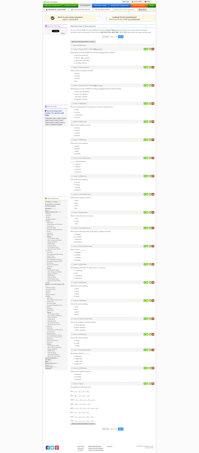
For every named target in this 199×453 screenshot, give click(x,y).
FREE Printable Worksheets (94, 446)
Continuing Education (56, 124)
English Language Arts (51, 212)
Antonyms (50, 252)
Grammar (48, 213)
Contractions (50, 226)
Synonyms (50, 266)
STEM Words (51, 243)
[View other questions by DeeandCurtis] (147, 103)
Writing (48, 282)
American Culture (50, 287)
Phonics (48, 217)
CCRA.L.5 (95, 49)
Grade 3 (64, 118)
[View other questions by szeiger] (147, 334)
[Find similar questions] (145, 49)
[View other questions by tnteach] (147, 158)
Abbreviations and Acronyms (55, 224)
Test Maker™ (85, 6)
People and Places (52, 242)
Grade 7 (61, 120)
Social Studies (49, 366)
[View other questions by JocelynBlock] (147, 122)
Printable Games (100, 6)
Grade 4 (47, 120)
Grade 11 (62, 122)
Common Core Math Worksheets (95, 450)
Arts (46, 210)
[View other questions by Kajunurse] (147, 212)
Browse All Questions (57, 10)
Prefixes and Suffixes (52, 264)
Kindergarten (48, 118)
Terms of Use (81, 448)
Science (47, 365)
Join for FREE (137, 2)
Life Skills (48, 359)
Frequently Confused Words (54, 261)
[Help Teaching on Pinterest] (57, 447)
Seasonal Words (52, 245)
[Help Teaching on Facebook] (48, 447)
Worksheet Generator (120, 6)
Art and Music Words (53, 238)
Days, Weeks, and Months (54, 240)
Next (120, 37)
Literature (48, 215)
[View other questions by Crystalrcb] (147, 319)
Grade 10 (57, 122)
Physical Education (50, 363)
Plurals (49, 231)
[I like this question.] (150, 49)
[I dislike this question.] (153, 49)
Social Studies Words (53, 247)
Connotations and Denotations (55, 254)
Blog (152, 6)
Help (148, 2)
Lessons (70, 6)
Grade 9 (52, 122)
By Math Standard (50, 206)
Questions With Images (81, 10)
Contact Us (109, 446)
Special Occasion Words (54, 249)
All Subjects (48, 208)
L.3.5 (100, 49)
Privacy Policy (81, 446)
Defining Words (51, 257)
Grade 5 (52, 120)
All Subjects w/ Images (51, 201)
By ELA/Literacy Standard (52, 204)
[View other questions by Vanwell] (147, 368)
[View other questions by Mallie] (147, 194)
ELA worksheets (134, 19)
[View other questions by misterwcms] (147, 384)
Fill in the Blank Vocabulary (54, 259)
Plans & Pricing (139, 6)
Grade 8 (47, 122)
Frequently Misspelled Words (54, 229)
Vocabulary (49, 250)
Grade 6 (56, 120)
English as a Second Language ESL (54, 284)
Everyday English (50, 289)
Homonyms (50, 263)
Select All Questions (79, 45)
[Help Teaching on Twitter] (52, 447)
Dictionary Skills (51, 227)
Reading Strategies (51, 219)
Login (127, 2)
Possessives (50, 233)
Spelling (48, 220)
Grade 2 (59, 118)
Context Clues (50, 256)
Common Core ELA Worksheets (95, 448)
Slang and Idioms (50, 294)
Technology (48, 368)
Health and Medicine (51, 358)
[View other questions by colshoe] (147, 228)
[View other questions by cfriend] (147, 49)
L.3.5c (101, 85)
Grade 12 (47, 124)
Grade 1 (55, 118)
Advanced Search (103, 10)
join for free (73, 19)
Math (46, 361)
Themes (49, 236)
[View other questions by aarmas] (147, 140)
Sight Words (50, 235)
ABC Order (50, 222)
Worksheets (53, 6)
